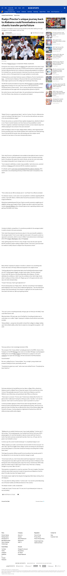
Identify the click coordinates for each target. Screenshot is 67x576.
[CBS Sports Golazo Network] (44, 563)
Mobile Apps (5, 544)
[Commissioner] (37, 565)
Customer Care (54, 537)
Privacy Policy (37, 537)
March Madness (5, 542)
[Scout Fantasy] (51, 566)
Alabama (23, 66)
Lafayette (4, 355)
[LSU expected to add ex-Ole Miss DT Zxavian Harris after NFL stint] (49, 79)
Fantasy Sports (5, 537)
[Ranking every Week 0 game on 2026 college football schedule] (49, 64)
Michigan (15, 352)
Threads (3, 558)
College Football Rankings (7, 15)
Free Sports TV (5, 538)
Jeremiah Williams (10, 206)
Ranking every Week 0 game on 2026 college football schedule (58, 63)
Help (52, 535)
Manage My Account (23, 549)
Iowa (3, 79)
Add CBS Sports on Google (37, 32)
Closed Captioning (38, 541)
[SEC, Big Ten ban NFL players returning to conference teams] (49, 50)
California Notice (38, 542)
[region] (55, 23)
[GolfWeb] (58, 566)
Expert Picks (17, 15)
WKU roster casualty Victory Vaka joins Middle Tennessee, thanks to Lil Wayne (59, 93)
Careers (20, 537)
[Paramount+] (28, 565)
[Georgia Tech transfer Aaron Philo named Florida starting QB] (49, 101)
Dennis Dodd (9, 32)
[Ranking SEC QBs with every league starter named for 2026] (49, 57)
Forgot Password (22, 554)
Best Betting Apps (6, 540)
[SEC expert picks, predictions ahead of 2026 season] (49, 42)
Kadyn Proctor (12, 63)
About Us (20, 535)
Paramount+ (21, 540)
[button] (2, 8)
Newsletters (21, 550)
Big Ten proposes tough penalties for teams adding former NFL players (58, 71)
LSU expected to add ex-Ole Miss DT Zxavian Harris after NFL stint (59, 78)
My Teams (20, 552)
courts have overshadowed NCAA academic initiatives (25, 169)
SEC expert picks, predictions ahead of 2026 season (59, 41)
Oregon (9, 239)
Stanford (25, 239)
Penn (18, 355)
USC (19, 239)
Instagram (4, 552)
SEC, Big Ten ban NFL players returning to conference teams (58, 48)
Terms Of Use (37, 535)
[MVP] (44, 565)
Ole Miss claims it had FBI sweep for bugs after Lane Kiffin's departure (59, 85)
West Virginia (16, 354)
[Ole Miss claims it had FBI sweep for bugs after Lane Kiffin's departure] (49, 86)
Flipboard (4, 559)
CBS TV (20, 542)
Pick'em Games (5, 535)
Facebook (4, 554)
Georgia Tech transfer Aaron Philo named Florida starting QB (58, 100)
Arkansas (10, 166)
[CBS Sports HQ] (31, 563)
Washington (15, 239)
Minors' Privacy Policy (39, 538)
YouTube (4, 549)
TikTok (3, 550)
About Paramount (22, 538)
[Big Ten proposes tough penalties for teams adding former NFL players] (49, 71)
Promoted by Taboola (39, 501)
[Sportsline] (19, 566)
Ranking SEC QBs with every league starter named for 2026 (58, 56)
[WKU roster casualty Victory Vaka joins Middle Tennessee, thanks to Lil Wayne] (49, 94)
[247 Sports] (10, 565)
